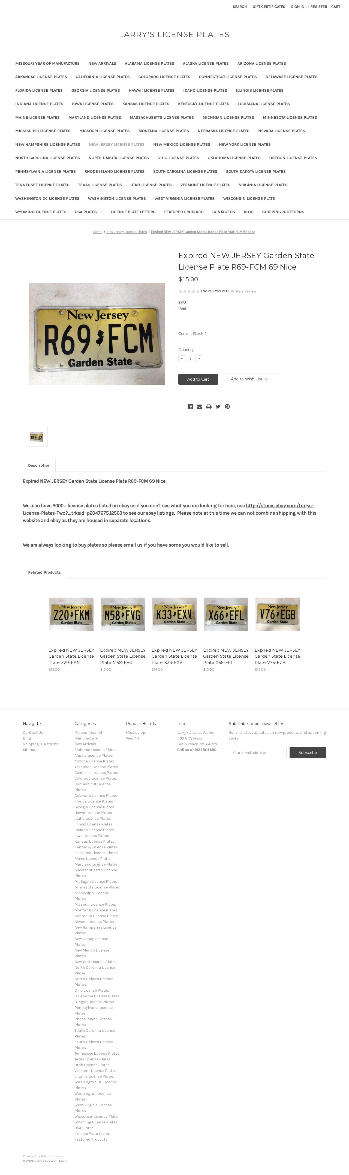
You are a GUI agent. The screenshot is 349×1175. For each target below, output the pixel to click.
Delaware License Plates (292, 76)
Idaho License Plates (205, 90)
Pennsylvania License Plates (45, 171)
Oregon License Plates (293, 157)
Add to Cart (71, 619)
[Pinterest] (227, 406)
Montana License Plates (164, 130)
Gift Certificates (269, 6)
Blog (249, 211)
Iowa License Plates (93, 103)
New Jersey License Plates (117, 144)
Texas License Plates (100, 184)
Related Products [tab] (44, 572)
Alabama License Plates (149, 63)
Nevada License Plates (281, 130)
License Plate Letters (133, 211)
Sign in (297, 6)
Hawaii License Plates (151, 90)
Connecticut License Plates (228, 76)
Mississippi (136, 732)
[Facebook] (190, 406)
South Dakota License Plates (256, 171)
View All (132, 738)
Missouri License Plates (104, 130)
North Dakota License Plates (119, 157)
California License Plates (103, 76)
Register (318, 6)
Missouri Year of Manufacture (47, 63)
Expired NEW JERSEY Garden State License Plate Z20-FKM (71, 656)
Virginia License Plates (263, 184)
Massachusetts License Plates (162, 117)
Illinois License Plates (260, 90)
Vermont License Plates (205, 184)
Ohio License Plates (178, 157)
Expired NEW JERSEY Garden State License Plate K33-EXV (174, 656)
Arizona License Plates (261, 63)
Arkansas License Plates (41, 76)
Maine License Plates (37, 117)
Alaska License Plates (206, 63)
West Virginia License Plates (185, 198)
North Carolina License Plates (47, 157)
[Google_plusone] (181, 406)
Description (39, 465)
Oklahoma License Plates (234, 157)
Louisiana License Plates (264, 103)
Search (240, 6)
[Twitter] (218, 406)
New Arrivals (102, 63)
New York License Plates (245, 144)
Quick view (71, 609)
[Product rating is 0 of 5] (189, 291)
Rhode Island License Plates (115, 171)
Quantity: (186, 349)
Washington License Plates (117, 198)
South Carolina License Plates (185, 171)
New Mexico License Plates (181, 144)
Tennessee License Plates (42, 184)
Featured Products (184, 211)
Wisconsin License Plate (249, 198)
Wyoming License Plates (40, 211)
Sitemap (30, 749)
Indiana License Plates (39, 103)
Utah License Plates (151, 184)
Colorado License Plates (164, 76)
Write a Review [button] (243, 291)
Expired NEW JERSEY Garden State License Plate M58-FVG (123, 656)
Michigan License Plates (228, 117)
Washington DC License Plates (47, 198)
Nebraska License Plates (223, 130)
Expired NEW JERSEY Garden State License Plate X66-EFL (226, 656)
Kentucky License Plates (203, 103)
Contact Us (223, 211)
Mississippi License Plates (43, 130)
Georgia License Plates (95, 90)
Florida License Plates (39, 90)
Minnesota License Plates (290, 117)
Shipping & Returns (283, 211)
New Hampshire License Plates (47, 144)
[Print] (209, 406)
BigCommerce (51, 1156)
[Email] (199, 406)
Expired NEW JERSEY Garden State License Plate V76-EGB (277, 656)
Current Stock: (192, 333)
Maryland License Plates (94, 117)
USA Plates (86, 211)
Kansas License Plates (145, 103)
